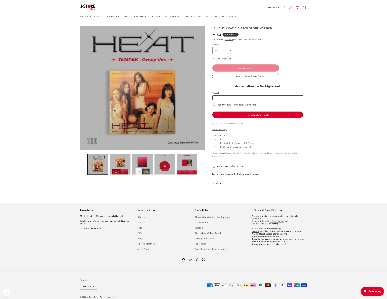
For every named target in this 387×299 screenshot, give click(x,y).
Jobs (139, 227)
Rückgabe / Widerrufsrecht (209, 233)
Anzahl (215, 44)
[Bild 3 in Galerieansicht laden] (142, 164)
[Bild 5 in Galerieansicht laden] (187, 164)
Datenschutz (201, 222)
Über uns (142, 217)
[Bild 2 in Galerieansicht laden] (120, 164)
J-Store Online (93, 297)
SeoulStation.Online (261, 223)
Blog (139, 238)
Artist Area (143, 249)
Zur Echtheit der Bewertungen (210, 249)
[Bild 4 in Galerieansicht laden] (164, 164)
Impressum (200, 243)
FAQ (139, 233)
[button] (85, 16)
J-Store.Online (277, 221)
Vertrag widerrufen (205, 238)
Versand (229, 39)
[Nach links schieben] (83, 164)
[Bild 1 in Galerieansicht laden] (98, 164)
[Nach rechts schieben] (201, 164)
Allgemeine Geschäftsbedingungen (213, 217)
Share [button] (219, 183)
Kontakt (141, 222)
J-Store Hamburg (146, 243)
